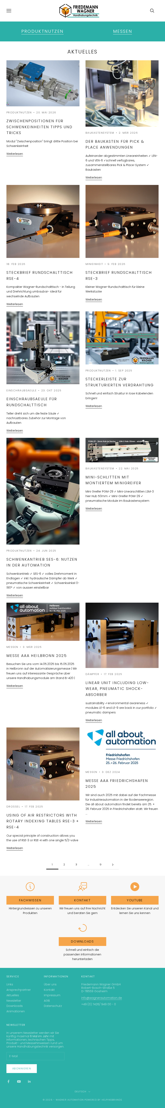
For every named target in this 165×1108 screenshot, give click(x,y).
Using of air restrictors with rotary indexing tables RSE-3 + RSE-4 (42, 821)
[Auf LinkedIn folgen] (29, 1081)
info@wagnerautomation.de (101, 998)
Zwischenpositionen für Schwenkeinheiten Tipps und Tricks (39, 126)
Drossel (13, 806)
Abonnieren (21, 1068)
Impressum (52, 995)
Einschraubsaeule (21, 390)
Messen (122, 31)
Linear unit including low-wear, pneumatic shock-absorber (117, 688)
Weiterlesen (14, 154)
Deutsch (80, 1091)
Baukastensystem (100, 133)
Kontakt (82, 900)
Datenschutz (53, 1006)
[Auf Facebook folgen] (8, 1081)
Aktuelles (12, 995)
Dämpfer (92, 674)
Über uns (50, 984)
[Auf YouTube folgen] (19, 1081)
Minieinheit (94, 264)
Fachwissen (30, 900)
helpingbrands (112, 1099)
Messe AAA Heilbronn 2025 (36, 655)
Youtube (135, 900)
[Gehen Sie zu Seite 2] (113, 864)
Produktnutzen (42, 31)
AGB (47, 1001)
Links (9, 984)
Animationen (15, 1011)
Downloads (82, 941)
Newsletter (13, 1001)
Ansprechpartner (18, 990)
